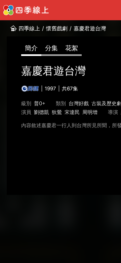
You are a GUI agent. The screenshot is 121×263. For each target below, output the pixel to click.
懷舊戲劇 (57, 28)
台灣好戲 (79, 103)
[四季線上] (26, 10)
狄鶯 (57, 112)
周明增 (89, 112)
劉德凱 (41, 112)
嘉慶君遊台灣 (90, 28)
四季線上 (29, 28)
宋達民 (72, 112)
